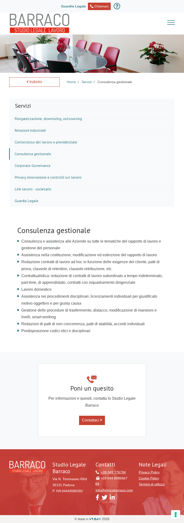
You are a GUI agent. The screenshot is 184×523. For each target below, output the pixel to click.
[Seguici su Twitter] (104, 498)
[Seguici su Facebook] (97, 498)
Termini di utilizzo (152, 484)
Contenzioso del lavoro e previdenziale (46, 142)
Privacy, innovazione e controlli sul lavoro (48, 177)
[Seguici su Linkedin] (112, 498)
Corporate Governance (33, 165)
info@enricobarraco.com (114, 490)
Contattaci (91, 420)
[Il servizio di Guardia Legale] (118, 6)
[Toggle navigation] (171, 23)
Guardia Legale (26, 200)
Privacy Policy (149, 472)
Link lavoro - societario (33, 189)
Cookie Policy (149, 478)
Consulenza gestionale (33, 153)
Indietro (35, 82)
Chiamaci (101, 6)
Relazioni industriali (30, 130)
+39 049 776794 (113, 472)
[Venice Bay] (95, 519)
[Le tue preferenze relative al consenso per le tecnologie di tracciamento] (175, 514)
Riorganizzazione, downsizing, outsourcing (48, 118)
